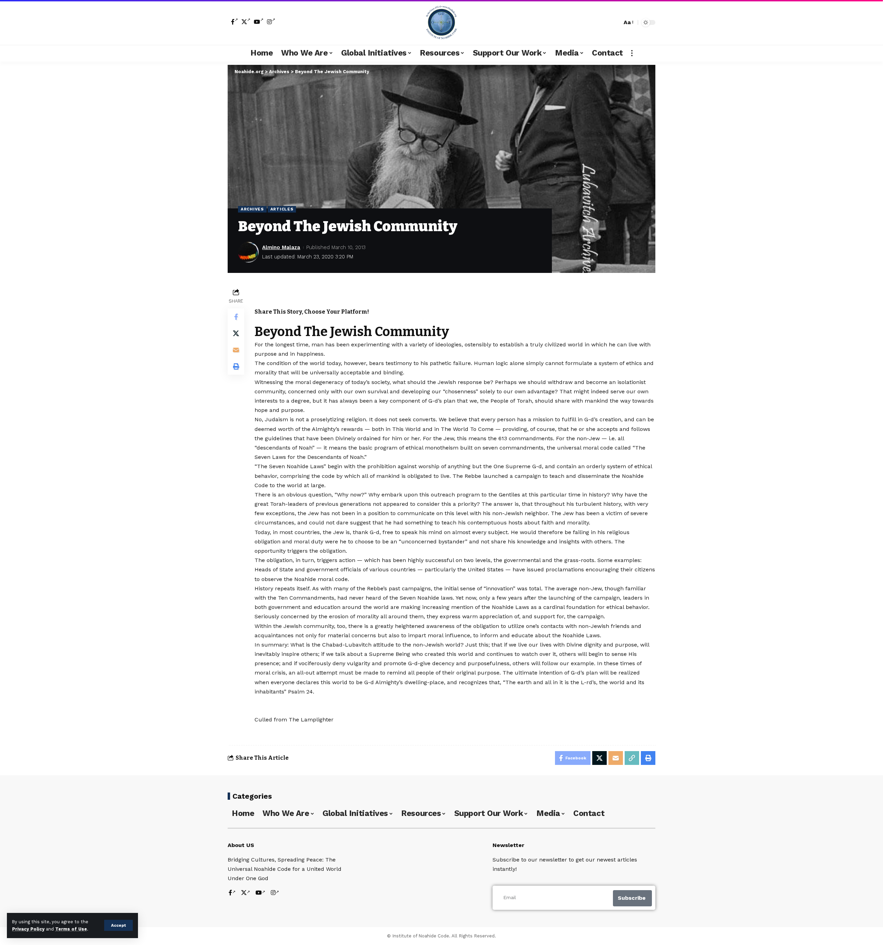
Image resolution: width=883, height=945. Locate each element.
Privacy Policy (28, 929)
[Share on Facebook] (236, 316)
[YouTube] (258, 21)
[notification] (604, 22)
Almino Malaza (281, 247)
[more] (632, 53)
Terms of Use (71, 929)
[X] (246, 21)
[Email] (236, 350)
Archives (252, 209)
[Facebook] (234, 21)
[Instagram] (271, 21)
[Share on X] (236, 333)
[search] (615, 22)
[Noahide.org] (441, 22)
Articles (282, 209)
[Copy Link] (632, 758)
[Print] (236, 366)
